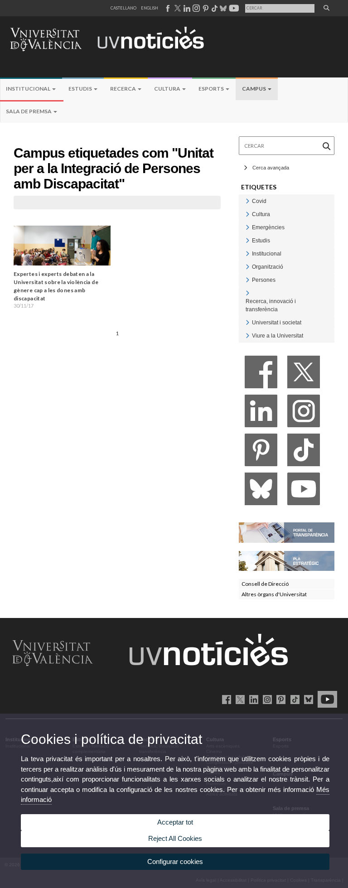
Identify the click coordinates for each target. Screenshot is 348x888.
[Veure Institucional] (247, 253)
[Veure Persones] (247, 279)
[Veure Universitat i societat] (247, 322)
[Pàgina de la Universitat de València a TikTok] (214, 8)
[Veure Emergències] (247, 227)
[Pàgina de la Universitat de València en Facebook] (225, 699)
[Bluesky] (261, 491)
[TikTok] (303, 452)
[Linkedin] (261, 413)
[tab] (286, 201)
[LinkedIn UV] (252, 699)
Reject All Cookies (175, 838)
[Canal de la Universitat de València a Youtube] (233, 8)
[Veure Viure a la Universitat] (247, 335)
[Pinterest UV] (279, 699)
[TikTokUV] (293, 699)
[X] (303, 374)
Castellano (123, 7)
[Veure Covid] (247, 201)
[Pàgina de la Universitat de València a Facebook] (167, 8)
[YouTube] (303, 491)
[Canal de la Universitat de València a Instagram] (195, 8)
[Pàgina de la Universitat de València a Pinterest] (204, 8)
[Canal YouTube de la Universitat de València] (325, 699)
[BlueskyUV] (307, 699)
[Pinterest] (261, 452)
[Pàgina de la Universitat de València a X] (176, 8)
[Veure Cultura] (247, 214)
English (149, 7)
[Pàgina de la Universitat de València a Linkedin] (186, 8)
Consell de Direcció (265, 583)
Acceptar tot (175, 822)
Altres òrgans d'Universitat (274, 594)
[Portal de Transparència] (286, 531)
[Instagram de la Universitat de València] (266, 699)
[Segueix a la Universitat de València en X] (238, 699)
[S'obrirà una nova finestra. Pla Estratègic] (286, 560)
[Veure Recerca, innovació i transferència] (247, 293)
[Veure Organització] (247, 266)
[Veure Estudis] (247, 240)
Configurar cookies (175, 861)
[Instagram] (303, 413)
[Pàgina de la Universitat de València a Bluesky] (222, 8)
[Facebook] (261, 374)
